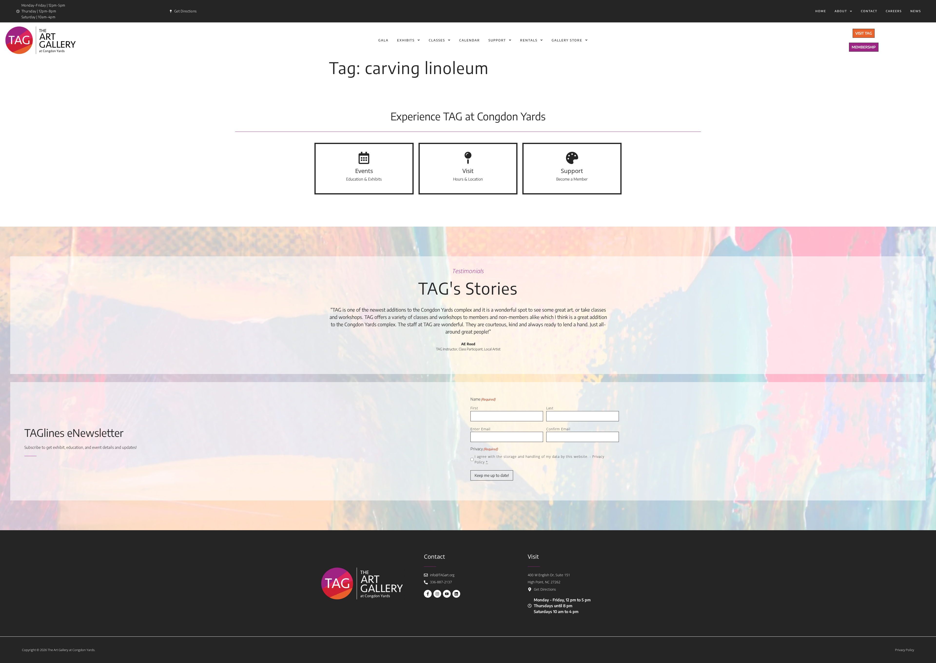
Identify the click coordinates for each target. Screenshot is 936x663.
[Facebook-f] (428, 594)
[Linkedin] (456, 594)
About (841, 11)
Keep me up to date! (492, 475)
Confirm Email (558, 429)
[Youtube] (447, 594)
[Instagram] (437, 594)
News (915, 11)
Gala (383, 40)
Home (820, 11)
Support (497, 40)
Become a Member (572, 179)
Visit (468, 171)
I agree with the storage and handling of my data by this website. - (539, 459)
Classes (437, 40)
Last (550, 408)
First (474, 408)
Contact (869, 11)
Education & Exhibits (364, 179)
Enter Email (480, 429)
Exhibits (406, 40)
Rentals (528, 40)
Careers (894, 11)
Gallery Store (567, 40)
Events (364, 171)
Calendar (469, 40)
